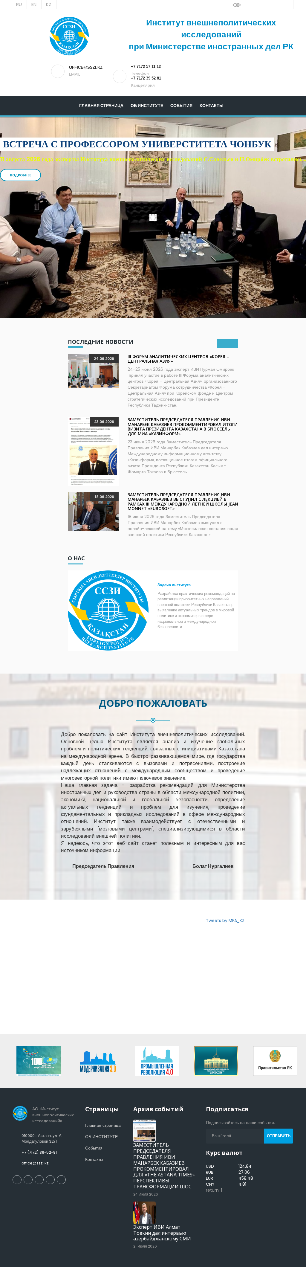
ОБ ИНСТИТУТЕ (147, 106)
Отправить (278, 1136)
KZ (48, 4)
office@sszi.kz (35, 1163)
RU (19, 4)
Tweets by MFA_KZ (225, 920)
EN (33, 4)
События (181, 106)
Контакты (212, 106)
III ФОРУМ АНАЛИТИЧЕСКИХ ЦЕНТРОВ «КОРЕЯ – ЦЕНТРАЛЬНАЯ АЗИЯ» (178, 358)
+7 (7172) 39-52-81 (39, 1152)
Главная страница (101, 106)
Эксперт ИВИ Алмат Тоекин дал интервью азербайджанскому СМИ (162, 1233)
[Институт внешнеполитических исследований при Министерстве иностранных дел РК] (69, 36)
